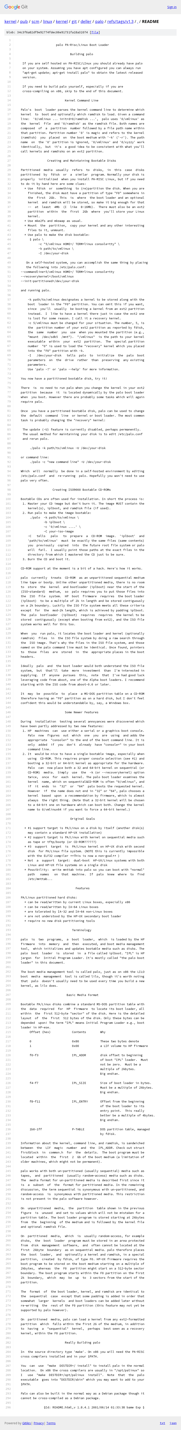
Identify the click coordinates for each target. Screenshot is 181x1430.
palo (99, 21)
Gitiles (26, 1423)
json (173, 1423)
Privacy (39, 1423)
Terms (51, 1423)
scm (35, 21)
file (94, 32)
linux (47, 21)
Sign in (172, 7)
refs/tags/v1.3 (120, 21)
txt (162, 1423)
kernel (10, 21)
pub (24, 21)
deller (86, 21)
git (74, 21)
